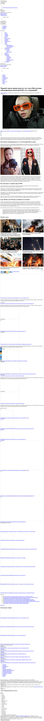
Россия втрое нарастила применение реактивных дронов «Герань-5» (16, 602)
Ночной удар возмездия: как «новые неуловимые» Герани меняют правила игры (19, 599)
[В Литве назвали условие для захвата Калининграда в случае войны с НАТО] (20, 296)
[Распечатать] (1, 135)
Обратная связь (3, 14)
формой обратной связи (38, 686)
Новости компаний (10, 46)
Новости (2, 693)
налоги (11, 131)
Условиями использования (24, 715)
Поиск (3, 2)
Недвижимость (7, 38)
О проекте (4, 665)
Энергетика (9, 57)
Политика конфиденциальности (8, 670)
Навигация (5, 0)
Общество (4, 26)
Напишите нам (5, 666)
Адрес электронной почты (5, 718)
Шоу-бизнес (7, 53)
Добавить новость (3, 15)
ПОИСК (3, 23)
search (2, 688)
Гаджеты (8, 50)
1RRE (16, 716)
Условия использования (7, 669)
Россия (14, 131)
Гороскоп (6, 34)
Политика (4, 27)
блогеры (8, 131)
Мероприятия (9, 45)
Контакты (4, 667)
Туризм (3, 710)
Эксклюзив (7, 61)
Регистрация (4, 13)
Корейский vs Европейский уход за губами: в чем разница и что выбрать (13, 360)
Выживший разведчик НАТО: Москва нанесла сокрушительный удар (13, 331)
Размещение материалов (7, 671)
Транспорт (9, 56)
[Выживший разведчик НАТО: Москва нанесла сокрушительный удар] (9, 330)
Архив (4, 676)
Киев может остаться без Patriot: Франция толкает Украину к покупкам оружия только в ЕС (17, 303)
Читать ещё (2, 605)
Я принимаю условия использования (9, 714)
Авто (6, 32)
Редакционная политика (7, 672)
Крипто (8, 58)
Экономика (5, 25)
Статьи (6, 44)
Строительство (7, 48)
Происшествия (7, 41)
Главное (4, 74)
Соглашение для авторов (7, 673)
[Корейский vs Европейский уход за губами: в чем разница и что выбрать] (9, 359)
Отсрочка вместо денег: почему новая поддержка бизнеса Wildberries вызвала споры (15, 344)
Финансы (8, 60)
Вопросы (4, 675)
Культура (6, 36)
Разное (6, 42)
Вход (1, 13)
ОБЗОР (4, 21)
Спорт (6, 43)
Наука (6, 37)
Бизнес (8, 55)
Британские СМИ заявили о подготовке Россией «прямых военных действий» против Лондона (18, 373)
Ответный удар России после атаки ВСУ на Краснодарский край (12, 375)
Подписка (4, 674)
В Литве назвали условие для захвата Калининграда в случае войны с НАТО (14, 297)
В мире (4, 28)
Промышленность (10, 59)
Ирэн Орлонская (28, 131)
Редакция (4, 664)
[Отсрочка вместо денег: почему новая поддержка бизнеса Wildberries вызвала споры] (9, 343)
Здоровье (6, 35)
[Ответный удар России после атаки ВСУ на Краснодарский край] (9, 390)
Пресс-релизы (9, 47)
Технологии (7, 49)
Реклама (4, 668)
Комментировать (16, 271)
